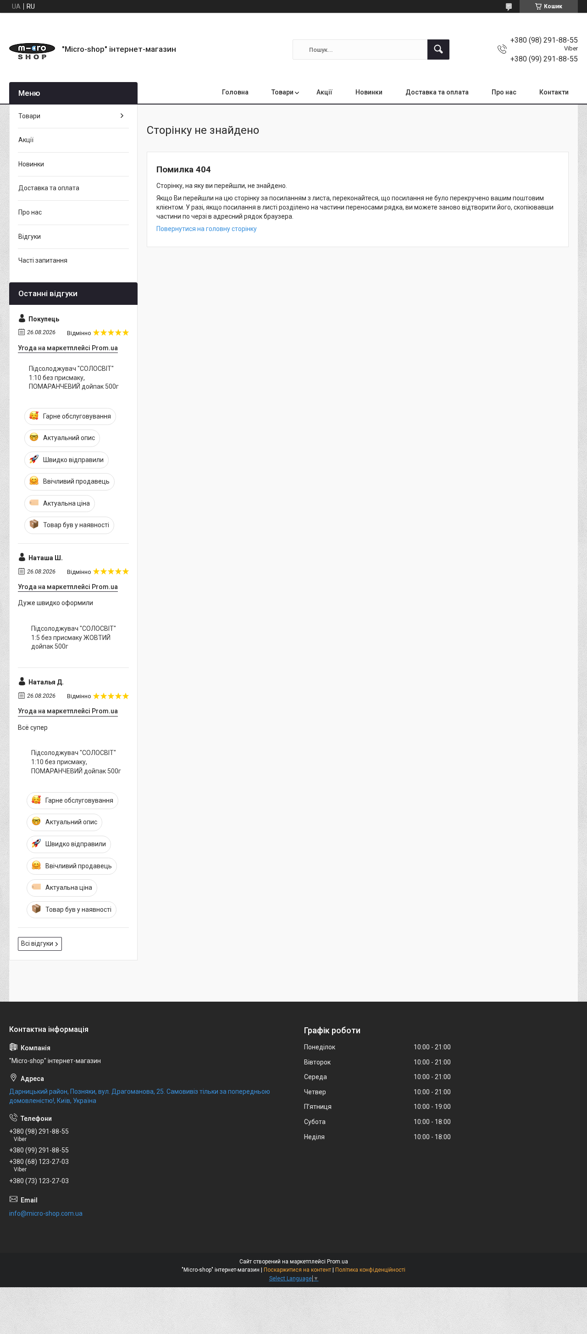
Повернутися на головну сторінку (206, 228)
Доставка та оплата (437, 92)
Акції (324, 92)
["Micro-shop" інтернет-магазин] (32, 49)
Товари (282, 92)
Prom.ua (337, 1261)
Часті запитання (42, 260)
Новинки (368, 92)
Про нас (504, 92)
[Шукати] (438, 49)
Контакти (554, 92)
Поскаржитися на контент (297, 1270)
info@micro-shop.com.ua (46, 1213)
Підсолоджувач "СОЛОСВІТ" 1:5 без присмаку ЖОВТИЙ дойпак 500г (73, 637)
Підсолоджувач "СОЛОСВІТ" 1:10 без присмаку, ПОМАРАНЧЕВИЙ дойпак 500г (74, 377)
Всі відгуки (37, 943)
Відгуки (29, 236)
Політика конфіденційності (370, 1270)
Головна (235, 92)
